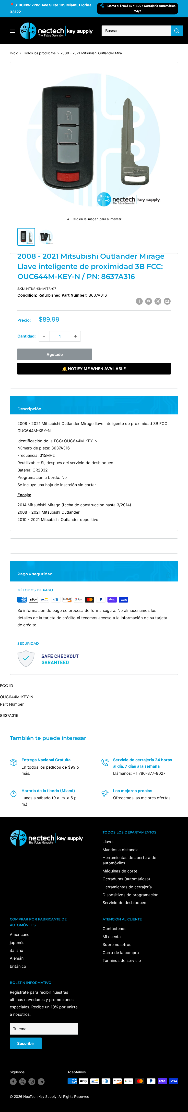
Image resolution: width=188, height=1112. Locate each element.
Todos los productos (39, 53)
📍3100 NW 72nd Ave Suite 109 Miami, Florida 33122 (51, 8)
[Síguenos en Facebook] (13, 1081)
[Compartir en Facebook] (139, 301)
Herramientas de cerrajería (127, 886)
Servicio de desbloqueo (124, 902)
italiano (16, 950)
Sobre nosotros (117, 944)
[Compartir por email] (167, 301)
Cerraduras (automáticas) (126, 878)
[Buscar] (177, 30)
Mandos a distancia (121, 849)
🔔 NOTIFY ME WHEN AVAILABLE (94, 368)
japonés (17, 942)
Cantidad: (26, 336)
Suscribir (25, 1043)
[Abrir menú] (12, 31)
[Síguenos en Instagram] (31, 1081)
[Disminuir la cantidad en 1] (44, 336)
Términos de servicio (122, 960)
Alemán (17, 958)
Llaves (108, 841)
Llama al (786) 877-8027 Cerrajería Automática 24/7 (141, 8)
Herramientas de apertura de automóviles (129, 860)
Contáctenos (114, 928)
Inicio (14, 53)
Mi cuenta (112, 936)
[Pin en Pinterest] (148, 301)
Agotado (55, 354)
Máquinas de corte (120, 871)
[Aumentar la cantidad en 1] (75, 336)
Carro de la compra (121, 952)
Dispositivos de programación (130, 894)
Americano (20, 934)
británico (18, 966)
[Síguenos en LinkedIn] (41, 1081)
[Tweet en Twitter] (157, 301)
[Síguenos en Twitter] (22, 1081)
